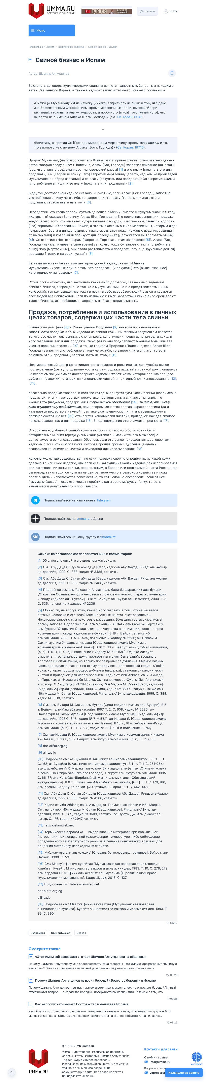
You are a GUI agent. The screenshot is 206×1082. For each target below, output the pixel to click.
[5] (148, 240)
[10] (75, 346)
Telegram (104, 500)
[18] (139, 449)
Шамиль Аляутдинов (54, 73)
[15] (70, 416)
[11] (114, 355)
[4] (31, 240)
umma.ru (83, 519)
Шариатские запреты (71, 46)
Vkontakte (108, 537)
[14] (134, 402)
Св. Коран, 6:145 (129, 117)
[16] (89, 421)
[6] (90, 254)
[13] (32, 383)
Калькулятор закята (183, 1073)
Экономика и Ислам (42, 46)
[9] (115, 327)
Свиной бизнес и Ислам (102, 46)
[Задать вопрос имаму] (197, 1059)
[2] (130, 183)
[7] (76, 272)
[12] (173, 378)
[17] (165, 421)
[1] (121, 169)
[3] (89, 202)
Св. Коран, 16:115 (130, 147)
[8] (66, 327)
